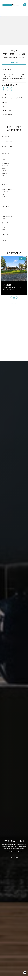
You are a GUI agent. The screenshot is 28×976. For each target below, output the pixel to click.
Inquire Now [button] (14, 62)
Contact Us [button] (14, 857)
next (16, 298)
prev (12, 298)
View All (14, 304)
